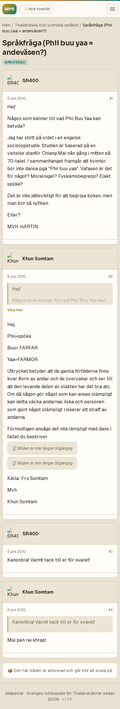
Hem (6, 25)
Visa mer (15, 309)
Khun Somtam (38, 259)
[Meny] (112, 9)
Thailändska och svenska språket (46, 25)
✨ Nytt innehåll (36, 9)
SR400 (30, 81)
